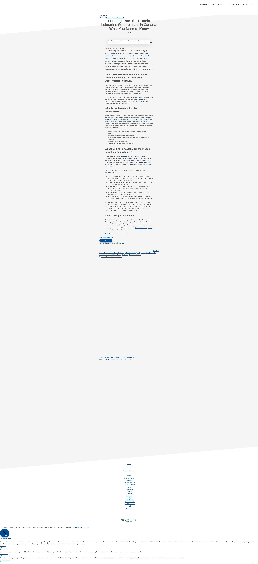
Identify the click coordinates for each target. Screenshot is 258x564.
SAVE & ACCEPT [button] (5, 560)
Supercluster (109, 237)
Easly (13, 5)
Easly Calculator (130, 502)
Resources (129, 496)
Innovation (102, 237)
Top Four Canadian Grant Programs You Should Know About (122, 357)
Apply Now (129, 508)
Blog (130, 498)
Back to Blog (103, 15)
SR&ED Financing (130, 482)
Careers (130, 491)
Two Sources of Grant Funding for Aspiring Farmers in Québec (122, 255)
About (129, 487)
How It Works (130, 480)
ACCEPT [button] (86, 527)
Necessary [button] (3, 546)
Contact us (108, 234)
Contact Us (106, 240)
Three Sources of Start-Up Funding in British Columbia (120, 253)
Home (129, 475)
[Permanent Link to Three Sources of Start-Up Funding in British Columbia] (146, 253)
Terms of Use (132, 520)
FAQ (130, 506)
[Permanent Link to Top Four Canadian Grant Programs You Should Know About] (129, 359)
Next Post (156, 251)
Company (130, 489)
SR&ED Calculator (130, 504)
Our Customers (130, 484)
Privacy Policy (125, 520)
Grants (101, 253)
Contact (130, 493)
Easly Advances (129, 478)
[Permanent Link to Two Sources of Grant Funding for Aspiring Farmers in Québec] (129, 257)
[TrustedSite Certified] (3, 562)
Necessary (4, 548)
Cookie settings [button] (77, 527)
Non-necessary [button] (4, 554)
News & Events (130, 500)
